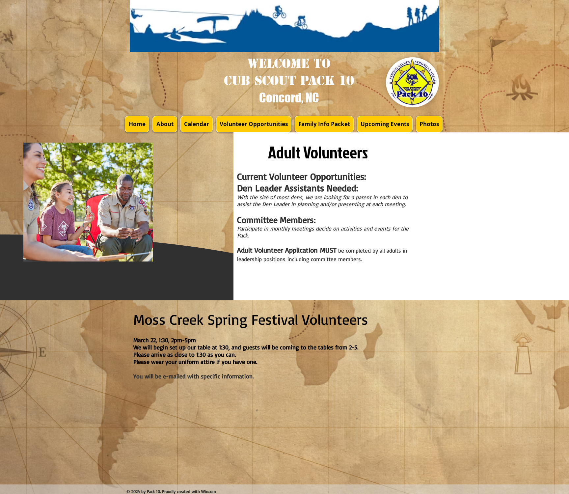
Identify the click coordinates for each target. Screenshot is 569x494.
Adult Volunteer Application (278, 250)
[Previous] (31, 201)
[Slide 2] (88, 249)
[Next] (145, 201)
